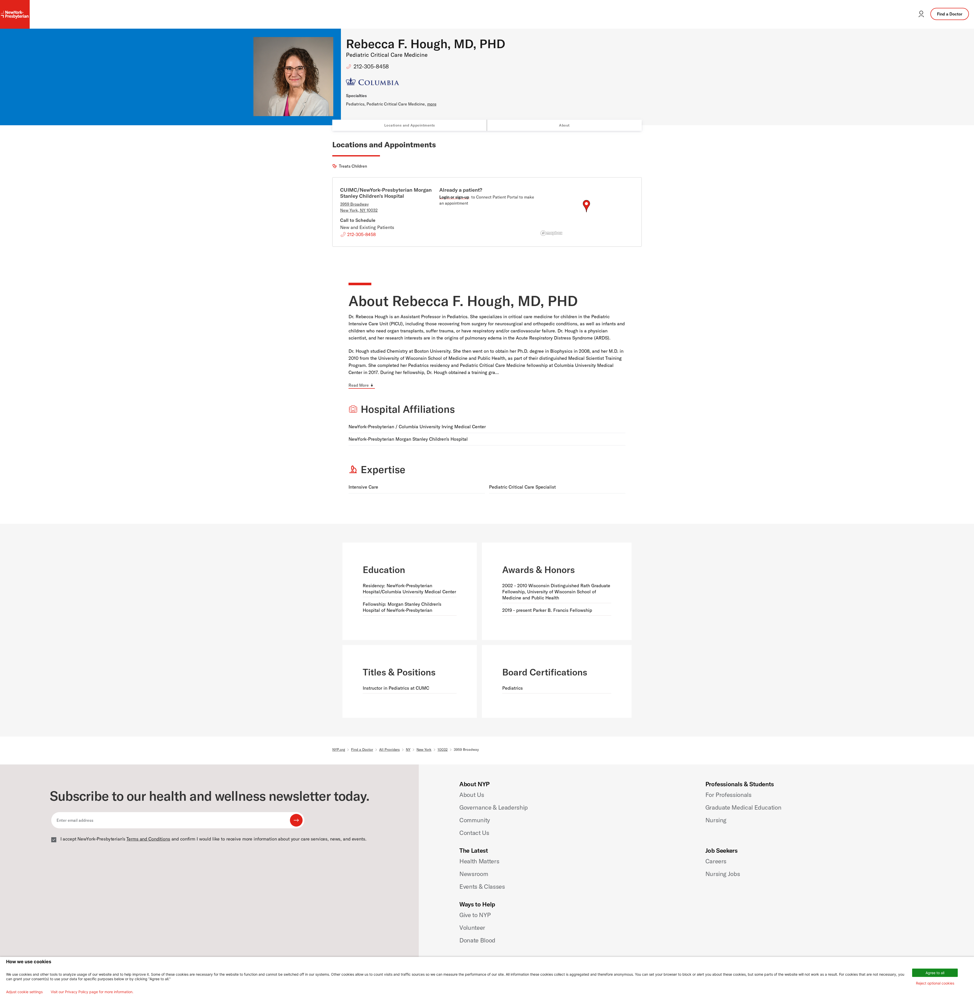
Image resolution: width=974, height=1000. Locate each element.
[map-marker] (586, 206)
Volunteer (472, 927)
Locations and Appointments (409, 125)
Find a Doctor (949, 13)
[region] (586, 212)
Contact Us (474, 832)
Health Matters (479, 861)
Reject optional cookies (935, 983)
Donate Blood (477, 940)
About (564, 125)
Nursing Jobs (722, 874)
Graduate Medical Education (743, 807)
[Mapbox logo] (551, 233)
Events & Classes (482, 886)
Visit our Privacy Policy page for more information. (92, 992)
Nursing (715, 820)
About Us (471, 794)
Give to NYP (475, 915)
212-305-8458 (371, 66)
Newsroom (473, 874)
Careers (715, 861)
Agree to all (935, 973)
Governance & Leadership (493, 807)
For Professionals (728, 794)
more (432, 103)
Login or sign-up (454, 197)
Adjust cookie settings (24, 992)
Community (474, 820)
